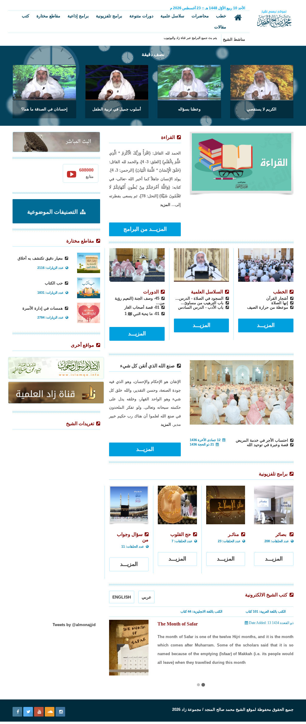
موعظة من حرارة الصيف (268, 307)
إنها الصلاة (280, 303)
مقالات (220, 27)
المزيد (165, 204)
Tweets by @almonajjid (74, 624)
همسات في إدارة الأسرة (43, 308)
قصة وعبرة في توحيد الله (268, 445)
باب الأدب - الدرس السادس (201, 307)
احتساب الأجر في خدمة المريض (262, 440)
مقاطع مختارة (48, 15)
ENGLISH (121, 597)
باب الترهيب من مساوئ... (203, 303)
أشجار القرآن (277, 298)
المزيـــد (266, 325)
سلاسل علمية (172, 15)
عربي (146, 597)
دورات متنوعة (141, 15)
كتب (25, 15)
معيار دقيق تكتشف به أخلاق (41, 258)
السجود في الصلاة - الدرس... (200, 298)
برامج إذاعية (78, 15)
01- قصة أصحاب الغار (142, 307)
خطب (221, 15)
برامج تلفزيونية (109, 15)
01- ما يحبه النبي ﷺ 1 (142, 313)
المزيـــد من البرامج (145, 229)
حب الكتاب (54, 283)
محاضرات (200, 15)
